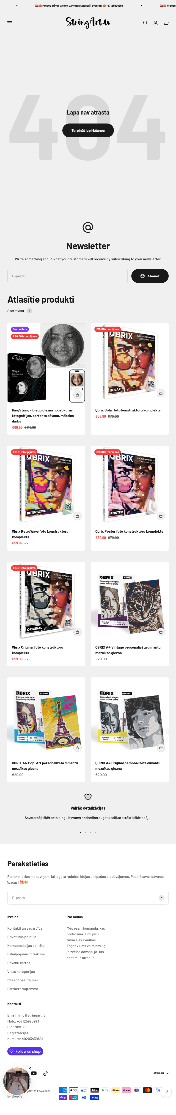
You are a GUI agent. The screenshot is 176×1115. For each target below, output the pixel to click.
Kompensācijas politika (25, 945)
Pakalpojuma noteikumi (26, 954)
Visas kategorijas (21, 971)
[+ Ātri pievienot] (77, 395)
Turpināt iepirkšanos (88, 130)
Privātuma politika (21, 936)
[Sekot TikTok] (45, 1073)
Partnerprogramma (22, 988)
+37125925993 (28, 1021)
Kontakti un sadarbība (24, 928)
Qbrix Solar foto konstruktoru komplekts (128, 410)
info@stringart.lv (31, 1015)
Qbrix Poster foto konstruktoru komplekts (129, 531)
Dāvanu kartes (18, 962)
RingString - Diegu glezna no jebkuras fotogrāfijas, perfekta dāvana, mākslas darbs (43, 415)
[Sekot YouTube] (34, 1073)
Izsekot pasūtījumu (22, 980)
